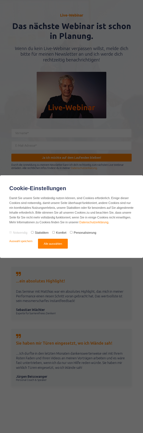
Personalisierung (85, 232)
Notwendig (20, 232)
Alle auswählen (53, 243)
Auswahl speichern (20, 241)
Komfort (61, 232)
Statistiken (42, 232)
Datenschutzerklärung (93, 222)
